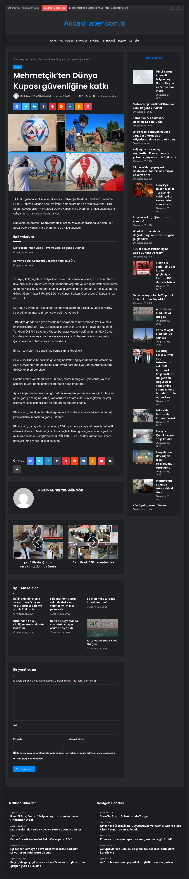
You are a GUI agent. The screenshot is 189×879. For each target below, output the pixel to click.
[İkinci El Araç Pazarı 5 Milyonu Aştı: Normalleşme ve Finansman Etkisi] (143, 77)
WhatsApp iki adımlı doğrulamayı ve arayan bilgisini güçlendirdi (154, 235)
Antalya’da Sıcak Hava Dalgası (102, 642)
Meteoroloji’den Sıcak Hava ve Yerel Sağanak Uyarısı (48, 248)
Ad (15, 725)
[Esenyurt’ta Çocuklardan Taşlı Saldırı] (143, 436)
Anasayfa (56, 40)
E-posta (18, 739)
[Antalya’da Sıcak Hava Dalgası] (102, 628)
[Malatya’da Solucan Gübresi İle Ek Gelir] (143, 486)
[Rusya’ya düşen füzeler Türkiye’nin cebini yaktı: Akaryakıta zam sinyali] (143, 190)
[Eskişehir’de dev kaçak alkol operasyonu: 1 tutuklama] (143, 457)
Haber (69, 40)
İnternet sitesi (76, 739)
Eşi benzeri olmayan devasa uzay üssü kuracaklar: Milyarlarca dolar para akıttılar (154, 135)
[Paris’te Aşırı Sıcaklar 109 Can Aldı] (143, 335)
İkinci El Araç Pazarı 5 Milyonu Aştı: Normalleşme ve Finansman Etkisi (165, 81)
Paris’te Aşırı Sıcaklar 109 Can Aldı (164, 334)
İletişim (134, 40)
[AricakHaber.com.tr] (94, 23)
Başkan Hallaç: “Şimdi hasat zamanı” (101, 600)
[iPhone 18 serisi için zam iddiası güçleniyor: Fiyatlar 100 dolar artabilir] (143, 268)
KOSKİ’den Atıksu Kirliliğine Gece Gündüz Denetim (28, 624)
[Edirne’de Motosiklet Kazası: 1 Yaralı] (143, 415)
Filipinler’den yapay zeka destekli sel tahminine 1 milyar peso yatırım (63, 604)
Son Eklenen (154, 58)
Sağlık (94, 40)
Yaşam (122, 40)
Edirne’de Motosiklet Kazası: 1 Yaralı (166, 414)
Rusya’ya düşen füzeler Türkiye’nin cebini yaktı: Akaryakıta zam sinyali (165, 194)
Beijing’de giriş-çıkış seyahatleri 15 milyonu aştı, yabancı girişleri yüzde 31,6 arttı (28, 604)
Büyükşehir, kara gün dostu (151, 505)
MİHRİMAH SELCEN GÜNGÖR (35, 96)
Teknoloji (108, 40)
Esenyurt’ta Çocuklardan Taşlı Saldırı (165, 435)
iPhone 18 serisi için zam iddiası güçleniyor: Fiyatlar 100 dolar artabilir (165, 272)
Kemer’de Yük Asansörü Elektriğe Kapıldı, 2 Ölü (96, 7)
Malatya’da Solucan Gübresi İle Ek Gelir (165, 486)
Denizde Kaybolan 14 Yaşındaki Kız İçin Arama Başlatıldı (64, 624)
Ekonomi (81, 40)
